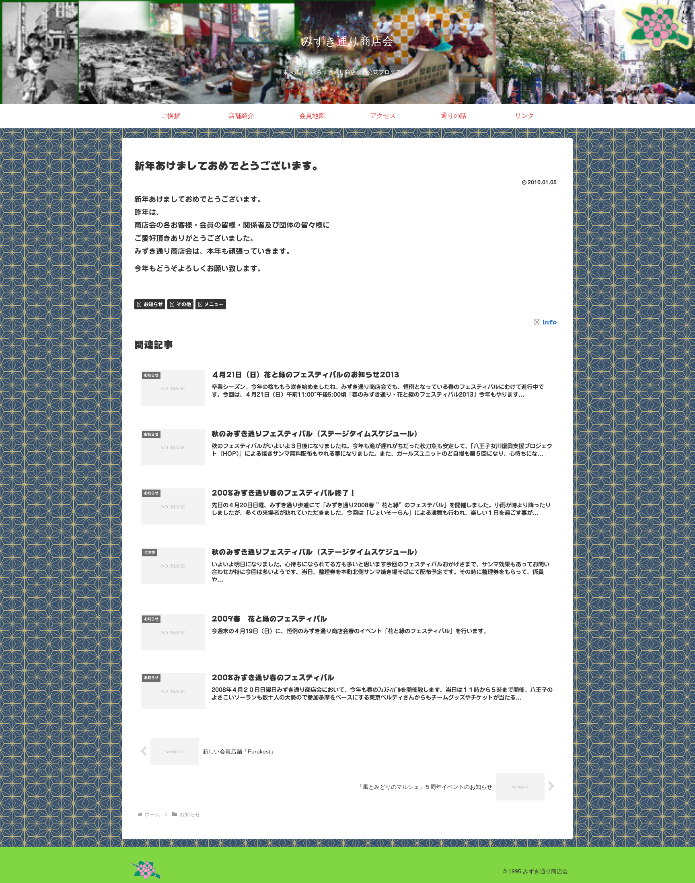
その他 (184, 304)
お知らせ (153, 304)
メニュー (214, 304)
